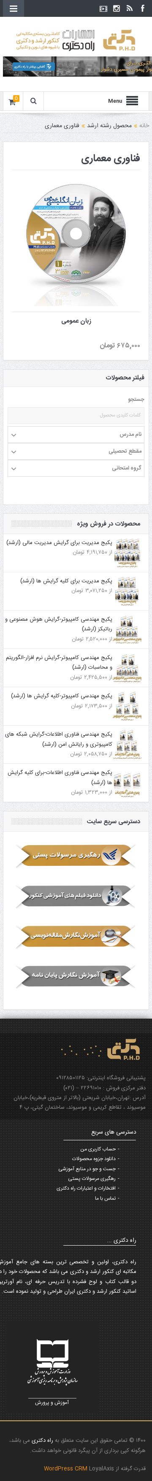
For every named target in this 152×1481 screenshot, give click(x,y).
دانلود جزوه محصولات (94, 1159)
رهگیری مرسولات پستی (92, 1178)
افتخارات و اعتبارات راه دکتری (86, 1188)
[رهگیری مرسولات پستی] (76, 856)
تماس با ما (105, 1198)
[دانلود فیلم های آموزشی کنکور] (76, 896)
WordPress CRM (66, 1468)
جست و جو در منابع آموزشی (87, 1169)
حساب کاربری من (98, 1149)
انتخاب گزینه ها (71, 224)
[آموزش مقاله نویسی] (76, 936)
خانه (144, 126)
